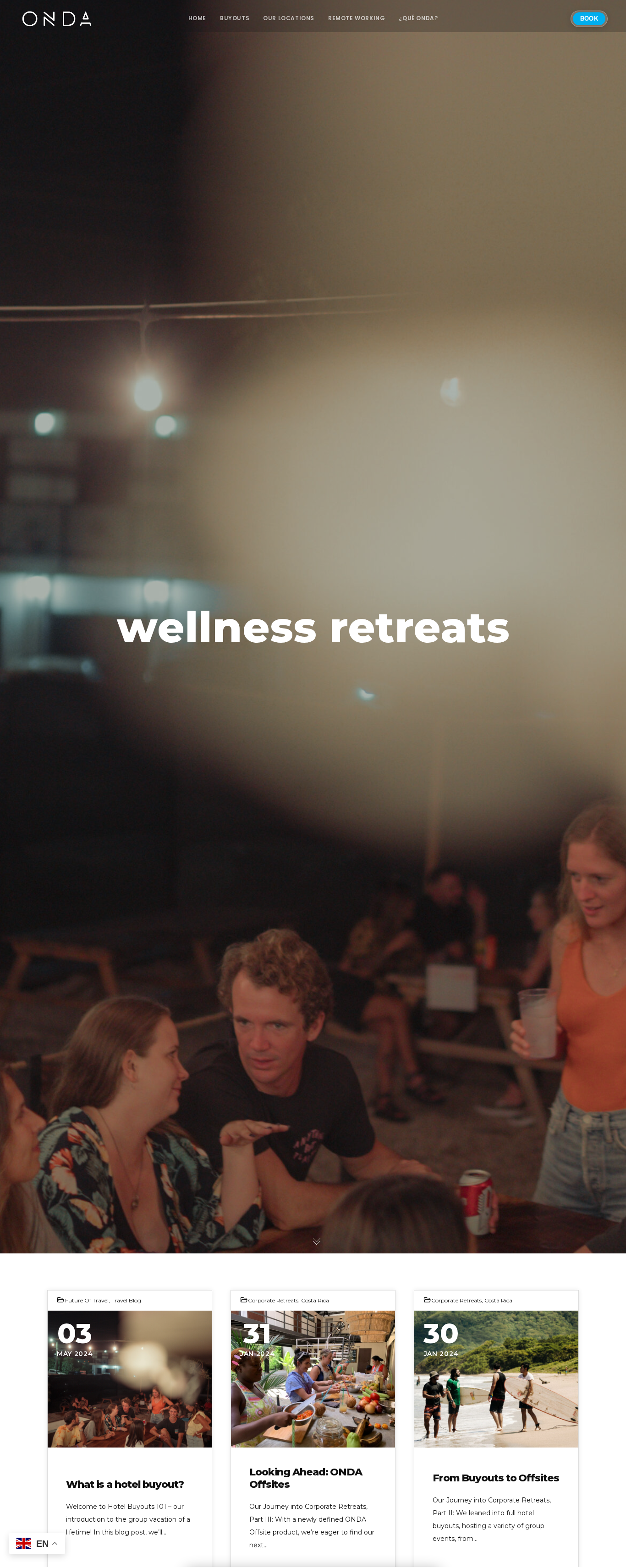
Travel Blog (126, 1300)
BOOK (589, 18)
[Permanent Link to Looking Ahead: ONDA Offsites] (313, 1379)
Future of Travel (87, 1300)
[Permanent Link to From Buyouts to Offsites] (496, 1379)
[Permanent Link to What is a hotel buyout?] (130, 1379)
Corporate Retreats (273, 1300)
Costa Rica (315, 1300)
